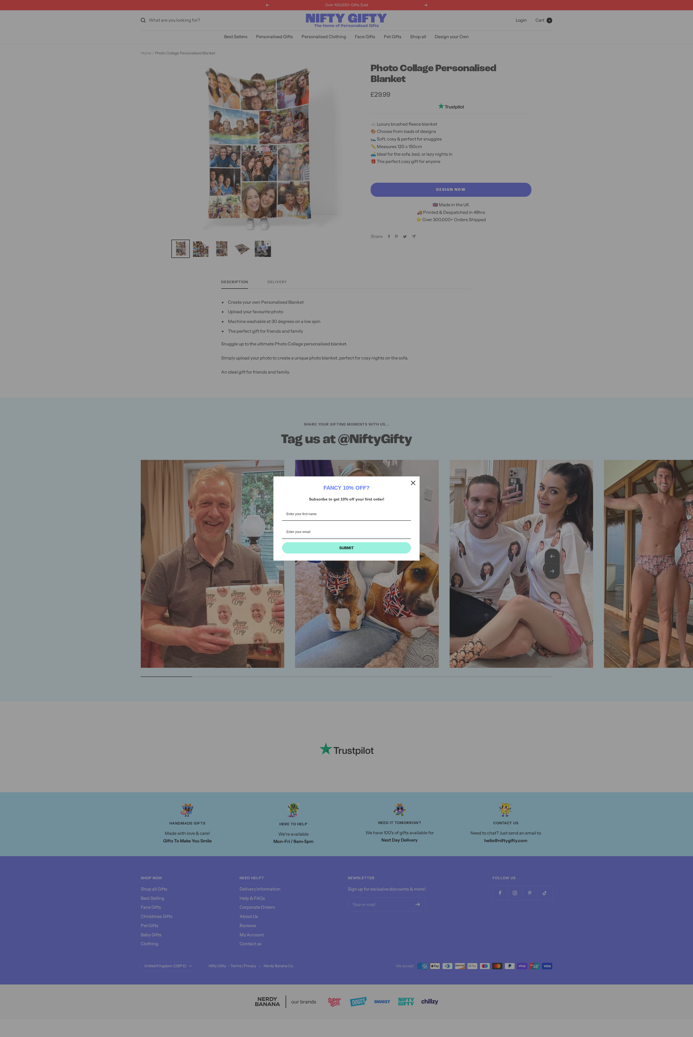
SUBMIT (346, 548)
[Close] (413, 482)
